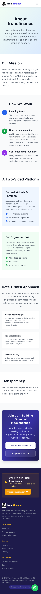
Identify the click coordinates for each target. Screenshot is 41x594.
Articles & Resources (9, 535)
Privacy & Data (7, 548)
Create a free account (10, 562)
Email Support (7, 545)
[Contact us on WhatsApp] (34, 587)
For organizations (8, 532)
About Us (5, 529)
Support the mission (16, 492)
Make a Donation (8, 568)
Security (5, 552)
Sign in (4, 565)
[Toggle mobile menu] (37, 3)
